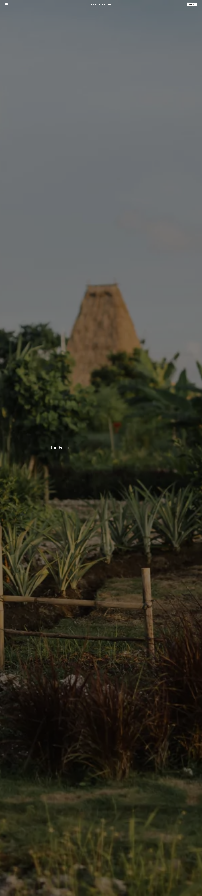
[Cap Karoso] (101, 4)
